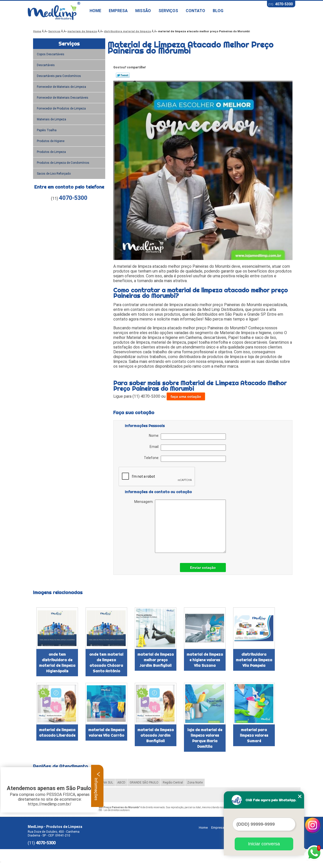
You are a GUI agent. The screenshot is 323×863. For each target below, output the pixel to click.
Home (95, 10)
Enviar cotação (203, 567)
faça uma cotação (186, 396)
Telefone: (152, 458)
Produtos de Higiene (50, 141)
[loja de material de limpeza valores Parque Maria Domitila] (205, 703)
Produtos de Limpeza (51, 152)
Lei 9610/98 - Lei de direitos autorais (109, 810)
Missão (143, 10)
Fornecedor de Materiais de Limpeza (61, 87)
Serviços (168, 10)
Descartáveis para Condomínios (59, 76)
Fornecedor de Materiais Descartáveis (62, 97)
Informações (96, 788)
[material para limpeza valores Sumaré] (254, 703)
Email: (155, 447)
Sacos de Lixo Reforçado (54, 173)
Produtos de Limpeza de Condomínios (63, 163)
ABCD (121, 782)
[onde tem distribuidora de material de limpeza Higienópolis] (57, 628)
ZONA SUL (106, 782)
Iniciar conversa (264, 843)
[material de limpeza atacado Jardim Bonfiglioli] (155, 703)
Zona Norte (195, 782)
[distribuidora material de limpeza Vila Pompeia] (254, 628)
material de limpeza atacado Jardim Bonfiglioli (156, 735)
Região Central (173, 782)
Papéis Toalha (47, 130)
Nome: (155, 436)
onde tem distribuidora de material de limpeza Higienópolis (57, 662)
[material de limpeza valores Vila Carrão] (106, 703)
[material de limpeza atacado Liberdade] (57, 703)
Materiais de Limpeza (51, 119)
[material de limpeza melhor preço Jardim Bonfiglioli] (155, 628)
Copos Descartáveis (50, 54)
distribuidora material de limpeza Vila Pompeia (254, 660)
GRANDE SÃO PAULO (144, 782)
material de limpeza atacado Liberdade (57, 732)
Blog (218, 10)
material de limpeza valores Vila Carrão (106, 732)
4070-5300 (284, 4)
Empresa (118, 10)
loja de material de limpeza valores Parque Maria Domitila (204, 738)
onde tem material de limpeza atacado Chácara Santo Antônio (106, 662)
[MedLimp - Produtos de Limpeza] (57, 11)
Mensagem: (144, 502)
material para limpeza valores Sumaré (254, 735)
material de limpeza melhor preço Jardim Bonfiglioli (156, 660)
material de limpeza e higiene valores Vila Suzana (205, 660)
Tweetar (123, 75)
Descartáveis (46, 65)
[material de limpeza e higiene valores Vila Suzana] (205, 628)
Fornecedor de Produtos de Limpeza (61, 108)
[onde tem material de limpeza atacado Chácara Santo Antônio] (106, 628)
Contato (195, 10)
